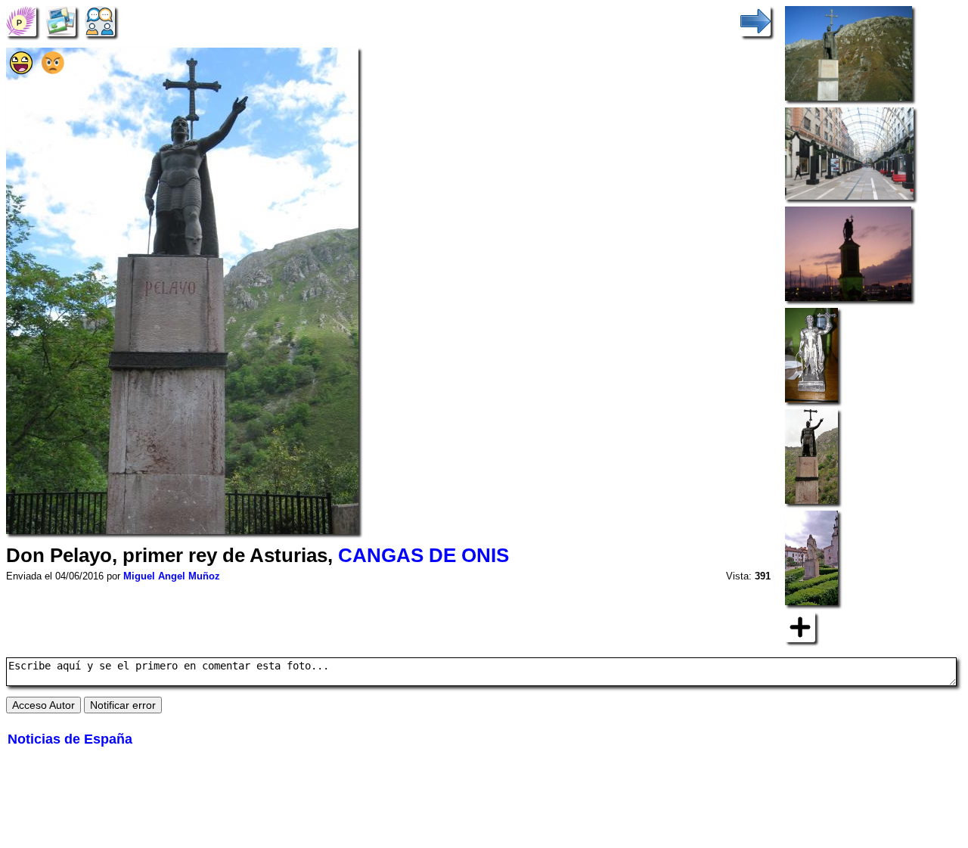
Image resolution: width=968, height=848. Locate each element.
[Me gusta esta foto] (21, 70)
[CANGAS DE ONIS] (21, 20)
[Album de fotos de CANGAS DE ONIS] (60, 20)
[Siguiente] (755, 20)
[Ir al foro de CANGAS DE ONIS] (100, 20)
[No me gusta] (53, 70)
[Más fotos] (800, 626)
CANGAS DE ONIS (423, 555)
